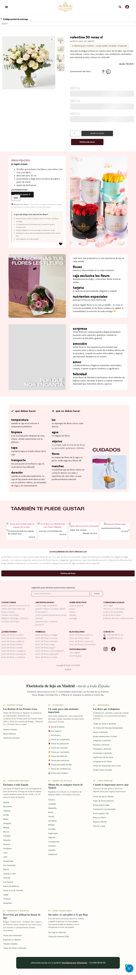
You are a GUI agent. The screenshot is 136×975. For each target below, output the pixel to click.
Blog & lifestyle (9, 734)
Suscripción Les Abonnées (104, 809)
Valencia (6, 811)
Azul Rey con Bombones (50, 531)
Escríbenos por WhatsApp (74, 962)
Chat (16, 198)
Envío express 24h (101, 813)
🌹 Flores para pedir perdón (60, 764)
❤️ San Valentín (55, 731)
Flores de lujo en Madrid (103, 796)
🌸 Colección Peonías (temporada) (108, 728)
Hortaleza (52, 821)
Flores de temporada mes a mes (107, 766)
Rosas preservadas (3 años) (105, 736)
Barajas (51, 825)
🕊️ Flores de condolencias (59, 769)
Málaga (6, 827)
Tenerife (6, 878)
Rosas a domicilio (100, 732)
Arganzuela (53, 833)
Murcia (6, 832)
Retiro (50, 812)
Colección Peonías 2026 (58, 936)
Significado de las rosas (103, 757)
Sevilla (6, 815)
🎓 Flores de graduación (58, 744)
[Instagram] (105, 649)
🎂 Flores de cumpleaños (59, 739)
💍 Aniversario (54, 735)
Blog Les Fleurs (99, 817)
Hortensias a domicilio (102, 753)
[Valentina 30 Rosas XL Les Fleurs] (28, 62)
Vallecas (51, 837)
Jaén (5, 857)
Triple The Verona (78, 530)
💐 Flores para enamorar (58, 760)
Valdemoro (52, 854)
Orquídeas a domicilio (102, 749)
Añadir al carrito (97, 133)
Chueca (51, 800)
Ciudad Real (8, 861)
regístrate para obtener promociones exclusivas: (53, 588)
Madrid (6, 802)
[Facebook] (113, 649)
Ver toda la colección (57, 932)
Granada (6, 840)
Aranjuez (52, 846)
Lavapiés (52, 804)
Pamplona (7, 848)
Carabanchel (53, 842)
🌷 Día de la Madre (56, 727)
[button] (6, 7)
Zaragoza (7, 823)
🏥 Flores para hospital (58, 773)
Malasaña (52, 808)
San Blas (52, 829)
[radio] (103, 72)
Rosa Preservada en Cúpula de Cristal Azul (21, 532)
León (5, 853)
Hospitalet (7, 903)
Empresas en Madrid (12, 940)
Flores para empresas (12, 935)
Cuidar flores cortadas (102, 770)
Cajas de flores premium (103, 801)
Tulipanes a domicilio (102, 740)
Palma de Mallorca (11, 886)
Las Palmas (8, 882)
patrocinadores (77, 649)
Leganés (52, 850)
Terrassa (7, 899)
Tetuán (51, 816)
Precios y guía (99, 826)
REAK (69, 669)
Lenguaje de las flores (102, 761)
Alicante (6, 844)
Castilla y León (9, 874)
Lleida (5, 895)
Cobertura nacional (11, 738)
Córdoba (6, 836)
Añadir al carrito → (22, 194)
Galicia (6, 869)
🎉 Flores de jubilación (57, 756)
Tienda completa (10, 944)
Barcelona (7, 806)
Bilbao (5, 819)
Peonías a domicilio (101, 745)
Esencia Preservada (110, 528)
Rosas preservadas (101, 805)
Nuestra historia (10, 729)
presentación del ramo (80, 71)
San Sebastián (9, 865)
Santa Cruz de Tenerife (13, 890)
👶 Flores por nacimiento (58, 752)
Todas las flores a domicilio (104, 724)
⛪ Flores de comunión (58, 748)
